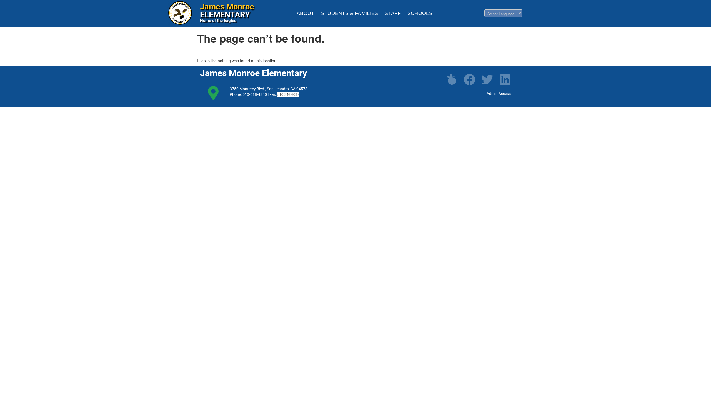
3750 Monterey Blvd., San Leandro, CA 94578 (268, 89)
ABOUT (305, 13)
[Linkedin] (505, 79)
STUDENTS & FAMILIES (349, 13)
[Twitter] (487, 79)
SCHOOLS (419, 13)
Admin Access (499, 93)
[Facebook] (469, 79)
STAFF (393, 13)
